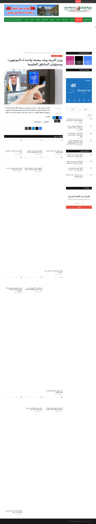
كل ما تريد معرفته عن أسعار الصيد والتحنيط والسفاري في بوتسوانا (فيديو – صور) (74, 120)
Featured (60, 55)
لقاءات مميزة (45, 19)
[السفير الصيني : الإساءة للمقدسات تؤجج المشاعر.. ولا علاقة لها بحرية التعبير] (88, 135)
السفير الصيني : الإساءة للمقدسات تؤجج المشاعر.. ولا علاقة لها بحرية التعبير (74, 135)
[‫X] (57, 117)
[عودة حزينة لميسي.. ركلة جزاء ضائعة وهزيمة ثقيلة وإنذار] (88, 177)
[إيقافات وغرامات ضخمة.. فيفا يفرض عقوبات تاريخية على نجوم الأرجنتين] (88, 157)
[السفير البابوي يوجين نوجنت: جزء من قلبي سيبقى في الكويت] (13, 161)
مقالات (26, 19)
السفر (32, 19)
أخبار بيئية (52, 19)
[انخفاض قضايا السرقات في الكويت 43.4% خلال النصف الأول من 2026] (33, 144)
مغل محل (90, 114)
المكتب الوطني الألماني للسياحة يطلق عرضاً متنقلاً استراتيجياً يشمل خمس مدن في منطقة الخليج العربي (74, 142)
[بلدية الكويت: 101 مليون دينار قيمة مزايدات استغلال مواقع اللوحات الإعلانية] (33, 281)
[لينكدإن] (54, 117)
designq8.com (88, 521)
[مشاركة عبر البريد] (58, 120)
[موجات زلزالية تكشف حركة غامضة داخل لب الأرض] (54, 212)
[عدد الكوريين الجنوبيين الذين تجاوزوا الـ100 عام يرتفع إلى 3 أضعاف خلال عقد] (54, 401)
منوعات (72, 19)
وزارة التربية (37, 121)
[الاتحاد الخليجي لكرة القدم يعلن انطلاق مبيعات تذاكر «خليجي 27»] (88, 170)
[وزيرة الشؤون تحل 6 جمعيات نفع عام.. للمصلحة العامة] (54, 144)
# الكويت (46, 121)
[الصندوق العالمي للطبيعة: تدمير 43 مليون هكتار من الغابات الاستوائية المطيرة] (88, 128)
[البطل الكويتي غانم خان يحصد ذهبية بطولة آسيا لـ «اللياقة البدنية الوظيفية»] (88, 163)
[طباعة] (55, 120)
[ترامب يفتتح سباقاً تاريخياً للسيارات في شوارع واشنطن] (54, 332)
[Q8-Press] (78, 9)
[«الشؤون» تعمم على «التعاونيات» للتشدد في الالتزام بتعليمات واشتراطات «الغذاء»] (33, 161)
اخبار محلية (78, 19)
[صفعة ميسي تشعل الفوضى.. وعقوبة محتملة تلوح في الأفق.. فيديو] (33, 401)
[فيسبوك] (60, 117)
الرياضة (38, 19)
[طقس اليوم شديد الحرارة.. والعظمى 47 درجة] (13, 144)
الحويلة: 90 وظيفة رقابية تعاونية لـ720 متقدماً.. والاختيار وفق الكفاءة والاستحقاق (14, 290)
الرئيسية (60, 52)
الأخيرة (72, 109)
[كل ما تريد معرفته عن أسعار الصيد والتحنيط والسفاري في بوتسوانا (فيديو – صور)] (88, 121)
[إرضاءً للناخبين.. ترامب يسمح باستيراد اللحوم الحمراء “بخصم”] (13, 452)
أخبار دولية (65, 19)
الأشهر (85, 109)
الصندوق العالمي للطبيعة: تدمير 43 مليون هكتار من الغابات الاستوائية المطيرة (74, 128)
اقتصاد (58, 19)
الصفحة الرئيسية (87, 19)
